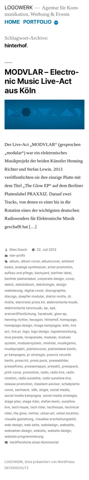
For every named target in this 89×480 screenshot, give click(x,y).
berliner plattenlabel (20, 279)
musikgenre (67, 343)
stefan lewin (50, 401)
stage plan (13, 401)
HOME (12, 22)
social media (59, 390)
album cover (30, 261)
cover (70, 279)
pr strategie (36, 355)
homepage (68, 320)
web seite (31, 425)
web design (13, 425)
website (40, 431)
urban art (47, 413)
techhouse (55, 407)
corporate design (50, 279)
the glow (19, 413)
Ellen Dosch (18, 250)
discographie (55, 291)
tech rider (37, 407)
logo (26, 331)
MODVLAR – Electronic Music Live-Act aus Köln (42, 81)
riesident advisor (47, 384)
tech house (20, 407)
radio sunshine (29, 378)
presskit (54, 366)
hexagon (36, 320)
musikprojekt (15, 349)
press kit (21, 360)
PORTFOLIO (37, 22)
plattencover (36, 349)
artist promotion (60, 267)
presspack (70, 366)
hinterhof (51, 320)
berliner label (61, 273)
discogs (11, 296)
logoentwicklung (63, 331)
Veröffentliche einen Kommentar (34, 442)
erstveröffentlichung (20, 314)
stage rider (31, 401)
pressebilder (58, 360)
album (14, 261)
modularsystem (29, 343)
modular (50, 337)
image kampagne (47, 325)
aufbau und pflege (19, 273)
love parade (14, 337)
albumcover (51, 261)
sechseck (22, 390)
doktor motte (56, 296)
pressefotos (14, 366)
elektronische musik (62, 302)
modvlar (49, 343)
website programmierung (24, 436)
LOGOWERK (18, 7)
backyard (42, 273)
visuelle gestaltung (19, 419)
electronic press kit (30, 302)
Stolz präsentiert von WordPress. (50, 462)
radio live (57, 372)
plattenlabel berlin (62, 349)
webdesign (49, 425)
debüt (9, 285)
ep (46, 308)
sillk (34, 390)
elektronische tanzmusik (23, 308)
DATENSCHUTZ (17, 468)
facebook (45, 314)
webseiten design (18, 431)
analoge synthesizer (30, 267)
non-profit (17, 255)
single (43, 390)
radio (44, 372)
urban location (67, 413)
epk (52, 308)
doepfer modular (31, 296)
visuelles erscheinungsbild (55, 419)
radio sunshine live (56, 378)
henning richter (16, 320)
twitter (33, 413)
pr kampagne (15, 355)
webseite (67, 425)
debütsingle (45, 285)
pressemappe (35, 366)
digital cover (33, 291)
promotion (31, 372)
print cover (13, 372)
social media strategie (60, 396)
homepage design (18, 325)
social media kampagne (23, 396)
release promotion (18, 384)
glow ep (60, 314)
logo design (40, 331)
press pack (38, 360)
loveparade (33, 337)
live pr (16, 331)
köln (66, 325)
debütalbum (25, 285)
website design (59, 431)
